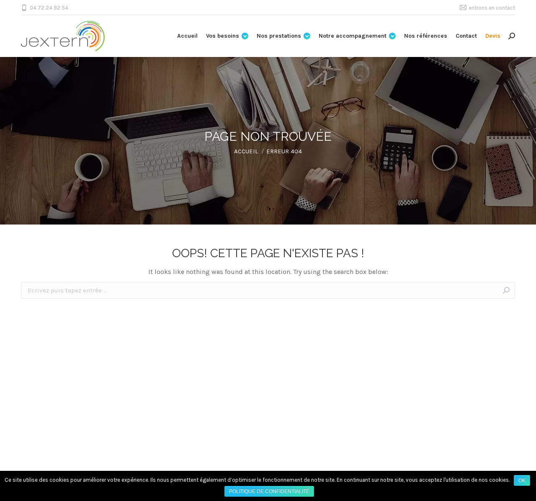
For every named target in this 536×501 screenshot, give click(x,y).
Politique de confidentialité (269, 491)
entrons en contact (492, 8)
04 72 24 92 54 (49, 8)
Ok (522, 480)
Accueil (246, 151)
